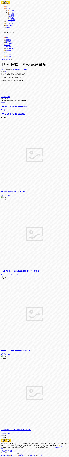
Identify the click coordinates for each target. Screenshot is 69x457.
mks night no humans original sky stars (15, 350)
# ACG (10, 275)
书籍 (10, 451)
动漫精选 (7, 59)
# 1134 (6, 275)
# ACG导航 (15, 275)
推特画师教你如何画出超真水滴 (13, 191)
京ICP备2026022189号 (56, 447)
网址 (2, 451)
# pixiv (8, 97)
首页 (2, 59)
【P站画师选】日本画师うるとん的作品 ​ (16, 430)
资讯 (2, 275)
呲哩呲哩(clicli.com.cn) (20, 69)
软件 (7, 451)
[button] (2, 449)
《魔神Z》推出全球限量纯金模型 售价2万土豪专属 (20, 271)
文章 (5, 451)
